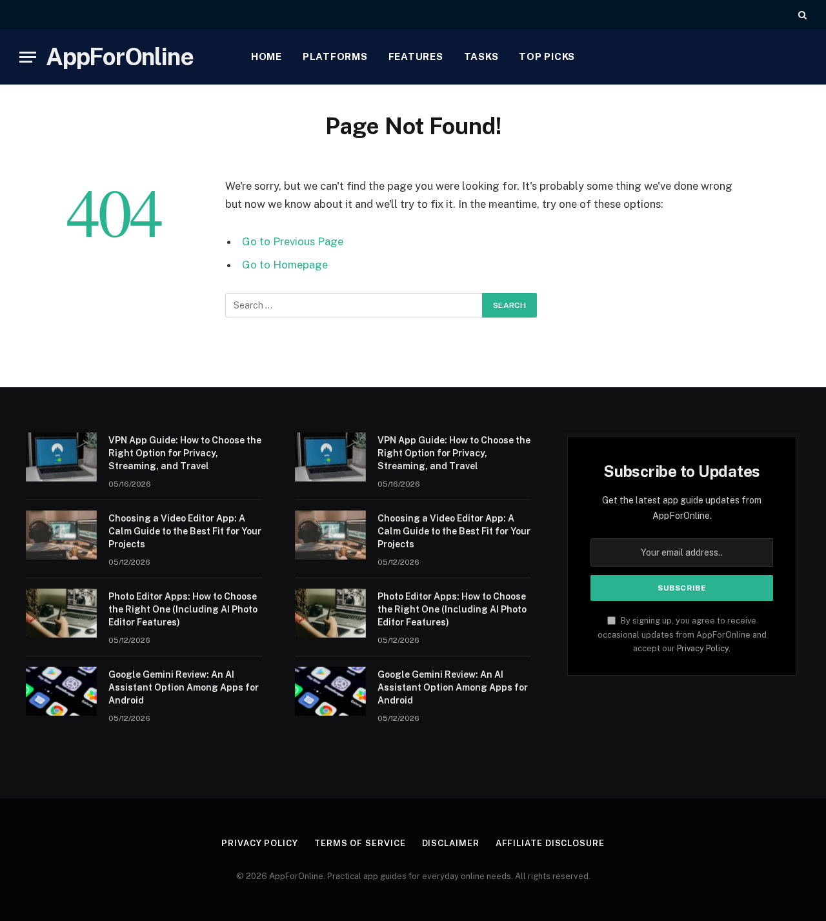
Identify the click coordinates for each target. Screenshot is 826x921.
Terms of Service (360, 843)
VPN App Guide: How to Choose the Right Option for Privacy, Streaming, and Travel (184, 453)
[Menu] (27, 57)
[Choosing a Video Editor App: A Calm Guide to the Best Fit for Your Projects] (61, 535)
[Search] (801, 14)
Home (266, 56)
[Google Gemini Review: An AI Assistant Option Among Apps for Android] (61, 691)
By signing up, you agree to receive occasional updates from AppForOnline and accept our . (682, 634)
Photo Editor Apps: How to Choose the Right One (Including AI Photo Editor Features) (182, 609)
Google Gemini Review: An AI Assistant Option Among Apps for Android (183, 687)
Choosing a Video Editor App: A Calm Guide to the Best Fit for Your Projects (184, 531)
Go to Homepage (285, 264)
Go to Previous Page (292, 241)
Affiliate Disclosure (550, 843)
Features (415, 56)
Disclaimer (450, 843)
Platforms (335, 56)
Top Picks (547, 56)
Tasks (481, 56)
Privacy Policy (703, 648)
